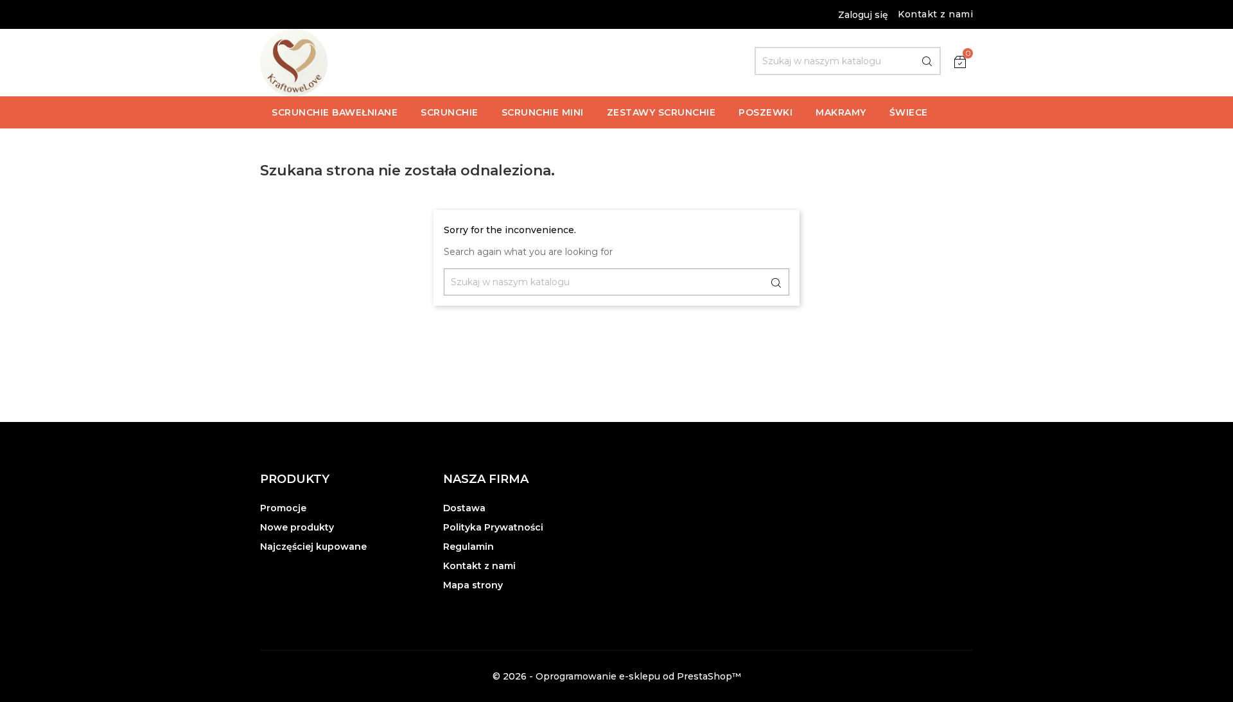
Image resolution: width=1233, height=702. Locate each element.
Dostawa (464, 508)
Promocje (283, 508)
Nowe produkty (297, 527)
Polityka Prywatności (493, 527)
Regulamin (468, 546)
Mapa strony (473, 585)
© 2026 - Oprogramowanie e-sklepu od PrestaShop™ (617, 676)
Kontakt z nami (935, 14)
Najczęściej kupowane (313, 546)
